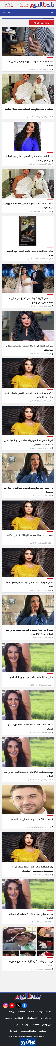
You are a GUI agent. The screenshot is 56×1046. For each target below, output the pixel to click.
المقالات (19, 1017)
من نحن (42, 1030)
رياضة (11, 1011)
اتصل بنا (13, 1030)
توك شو (8, 1017)
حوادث (48, 1017)
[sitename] (28, 996)
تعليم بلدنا (25, 1024)
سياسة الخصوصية (28, 1030)
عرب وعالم (46, 1024)
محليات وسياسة (44, 1011)
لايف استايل (31, 1017)
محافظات (21, 1011)
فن (41, 1017)
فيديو (15, 1024)
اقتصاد (31, 1011)
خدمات (36, 1024)
